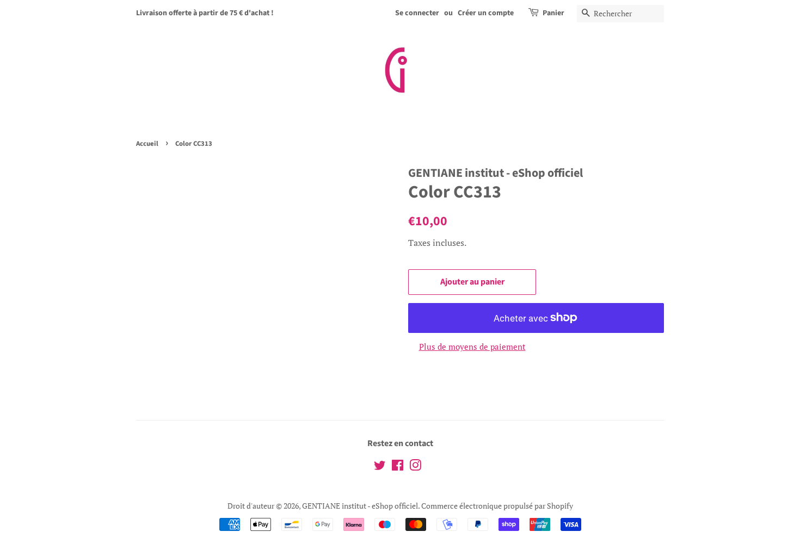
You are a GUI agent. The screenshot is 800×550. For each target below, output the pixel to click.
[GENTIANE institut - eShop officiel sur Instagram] (415, 467)
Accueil (147, 144)
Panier (553, 13)
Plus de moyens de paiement (472, 346)
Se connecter (417, 13)
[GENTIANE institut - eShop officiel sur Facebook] (397, 467)
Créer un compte (486, 13)
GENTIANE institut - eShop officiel (360, 505)
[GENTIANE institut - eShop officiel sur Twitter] (380, 467)
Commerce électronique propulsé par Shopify (497, 505)
